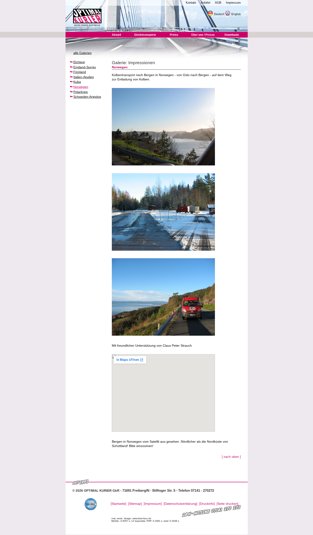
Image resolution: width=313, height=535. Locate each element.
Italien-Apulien (83, 77)
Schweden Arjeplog (87, 97)
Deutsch (219, 14)
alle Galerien (82, 53)
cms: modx (117, 518)
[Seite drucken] (227, 503)
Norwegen (80, 87)
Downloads (232, 34)
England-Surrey (84, 67)
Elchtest (79, 62)
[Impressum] (153, 503)
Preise (174, 34)
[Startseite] (118, 503)
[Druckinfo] (207, 503)
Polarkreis (80, 92)
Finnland (79, 72)
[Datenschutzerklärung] (180, 503)
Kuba (77, 82)
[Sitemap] (135, 503)
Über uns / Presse (203, 34)
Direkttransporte (145, 34)
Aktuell (116, 34)
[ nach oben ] (231, 456)
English (236, 14)
